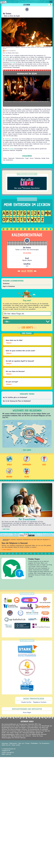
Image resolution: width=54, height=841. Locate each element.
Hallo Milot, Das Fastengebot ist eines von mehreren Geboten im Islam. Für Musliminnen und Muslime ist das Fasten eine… (8, 343)
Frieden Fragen (34, 559)
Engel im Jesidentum (9, 286)
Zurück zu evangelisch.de (10, 50)
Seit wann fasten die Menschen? (15, 371)
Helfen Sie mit (6, 745)
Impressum (5, 743)
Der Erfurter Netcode (19, 737)
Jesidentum (27, 9)
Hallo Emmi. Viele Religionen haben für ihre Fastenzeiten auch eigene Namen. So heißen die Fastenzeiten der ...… (8, 363)
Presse (27, 743)
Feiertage (12, 62)
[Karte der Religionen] (27, 434)
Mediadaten (34, 743)
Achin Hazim (15, 53)
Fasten (5, 158)
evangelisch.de (6, 750)
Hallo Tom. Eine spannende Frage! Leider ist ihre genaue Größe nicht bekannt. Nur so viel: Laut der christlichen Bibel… (8, 384)
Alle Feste (27, 271)
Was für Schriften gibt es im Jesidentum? (15, 397)
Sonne (31, 158)
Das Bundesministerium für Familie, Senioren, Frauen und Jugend (21, 725)
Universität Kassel (32, 727)
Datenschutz (13, 743)
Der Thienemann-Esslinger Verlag (30, 732)
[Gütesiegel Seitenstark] (27, 651)
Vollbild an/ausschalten (48, 99)
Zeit (4, 60)
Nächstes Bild (50, 87)
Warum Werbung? (27, 174)
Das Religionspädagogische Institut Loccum (22, 733)
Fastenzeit (11, 158)
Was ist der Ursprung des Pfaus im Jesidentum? (17, 401)
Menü (51, 2)
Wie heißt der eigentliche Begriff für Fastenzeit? (20, 361)
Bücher (9, 476)
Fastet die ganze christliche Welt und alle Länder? (20, 351)
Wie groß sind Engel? (12, 382)
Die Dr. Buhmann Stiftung (14, 731)
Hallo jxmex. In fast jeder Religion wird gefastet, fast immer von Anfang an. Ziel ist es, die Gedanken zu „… (8, 374)
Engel (27, 158)
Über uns (21, 743)
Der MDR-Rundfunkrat (14, 736)
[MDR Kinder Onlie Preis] (27, 684)
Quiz (44, 464)
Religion (6, 317)
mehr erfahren (7, 549)
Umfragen (27, 464)
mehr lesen (6, 529)
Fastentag (37, 158)
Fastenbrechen (20, 158)
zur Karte (27, 450)
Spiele (9, 464)
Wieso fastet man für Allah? (14, 340)
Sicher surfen (16, 745)
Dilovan (10, 53)
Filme (26, 476)
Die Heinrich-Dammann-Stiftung (17, 729)
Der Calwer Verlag (12, 732)
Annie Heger (27, 712)
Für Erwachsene (44, 743)
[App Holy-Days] (27, 534)
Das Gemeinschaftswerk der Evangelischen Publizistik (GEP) (19, 724)
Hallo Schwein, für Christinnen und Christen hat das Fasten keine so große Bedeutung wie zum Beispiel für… (8, 353)
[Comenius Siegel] (27, 668)
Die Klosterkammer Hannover (32, 731)
